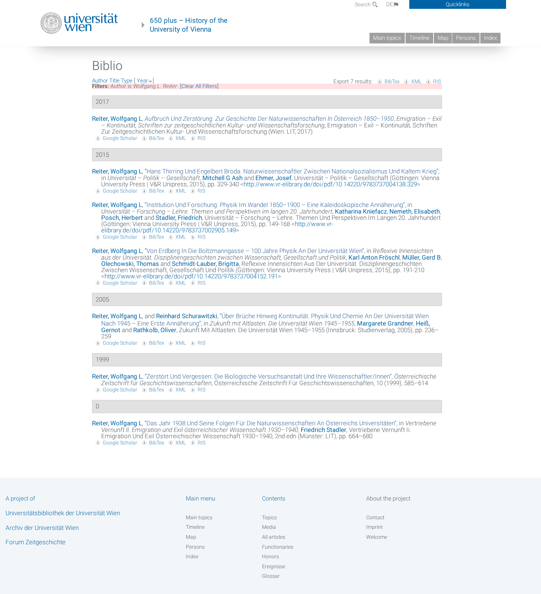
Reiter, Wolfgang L (117, 118)
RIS (437, 81)
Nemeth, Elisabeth (414, 211)
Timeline (419, 38)
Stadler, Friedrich (179, 217)
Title (114, 80)
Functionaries (277, 547)
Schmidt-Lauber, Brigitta (205, 263)
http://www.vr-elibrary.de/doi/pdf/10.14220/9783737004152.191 (191, 276)
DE (389, 4)
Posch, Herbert (122, 217)
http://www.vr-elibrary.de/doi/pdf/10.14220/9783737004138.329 (330, 184)
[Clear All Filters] (199, 86)
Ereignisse (273, 566)
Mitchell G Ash (222, 178)
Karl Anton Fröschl (374, 257)
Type (126, 80)
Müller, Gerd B (421, 257)
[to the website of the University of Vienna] (79, 23)
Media (269, 527)
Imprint (374, 527)
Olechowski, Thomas (130, 263)
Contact (375, 517)
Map (443, 38)
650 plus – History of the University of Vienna (188, 25)
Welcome (376, 537)
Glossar (271, 576)
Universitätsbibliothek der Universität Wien (63, 513)
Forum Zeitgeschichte (36, 542)
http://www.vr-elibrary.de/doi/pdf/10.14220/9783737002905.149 (217, 227)
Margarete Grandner (385, 323)
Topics (269, 517)
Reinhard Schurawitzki (186, 316)
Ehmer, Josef (273, 178)
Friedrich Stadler (323, 429)
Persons (466, 38)
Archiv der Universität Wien (42, 527)
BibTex (392, 81)
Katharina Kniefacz (361, 211)
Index (490, 38)
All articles (273, 537)
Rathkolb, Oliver (154, 330)
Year (142, 80)
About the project (388, 498)
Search (363, 4)
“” (291, 171)
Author (100, 80)
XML (416, 81)
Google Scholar (120, 138)
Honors (270, 556)
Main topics (387, 38)
